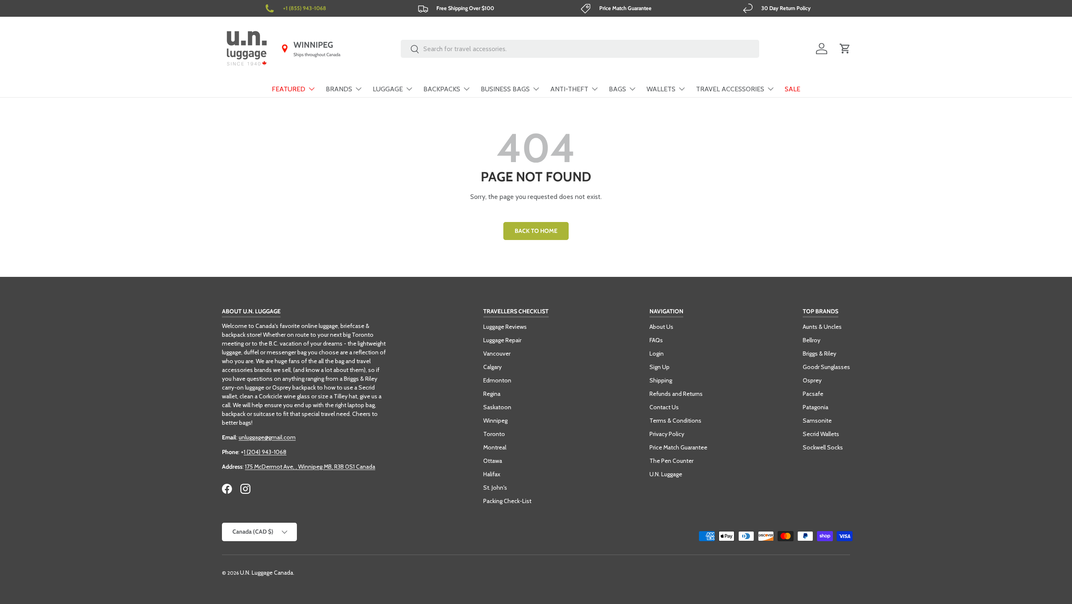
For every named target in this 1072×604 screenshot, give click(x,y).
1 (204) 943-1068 (265, 452)
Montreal (494, 447)
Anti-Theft (569, 89)
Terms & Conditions (675, 420)
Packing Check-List (507, 501)
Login (656, 353)
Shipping (660, 380)
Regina (491, 394)
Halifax (491, 474)
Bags (617, 89)
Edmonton (497, 380)
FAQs (656, 340)
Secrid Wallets (821, 434)
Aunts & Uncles (822, 326)
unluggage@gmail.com (267, 437)
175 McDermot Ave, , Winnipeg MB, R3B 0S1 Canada (310, 466)
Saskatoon (497, 407)
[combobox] (580, 49)
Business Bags (505, 89)
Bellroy (811, 340)
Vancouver (496, 353)
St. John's (495, 487)
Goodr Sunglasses (826, 367)
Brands (339, 89)
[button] (845, 48)
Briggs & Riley (819, 353)
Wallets (661, 89)
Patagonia (815, 407)
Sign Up (659, 367)
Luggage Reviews (505, 326)
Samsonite (817, 420)
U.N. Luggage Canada (266, 572)
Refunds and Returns (676, 394)
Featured (288, 89)
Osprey (812, 380)
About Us (661, 326)
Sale (792, 89)
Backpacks (441, 89)
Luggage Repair (502, 340)
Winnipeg (495, 420)
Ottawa (492, 461)
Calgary (492, 367)
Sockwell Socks (823, 447)
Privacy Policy (666, 434)
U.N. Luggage (665, 474)
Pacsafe (813, 394)
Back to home (536, 231)
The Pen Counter (671, 461)
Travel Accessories (730, 89)
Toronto (494, 434)
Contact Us (664, 407)
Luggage (388, 89)
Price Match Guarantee (678, 447)
